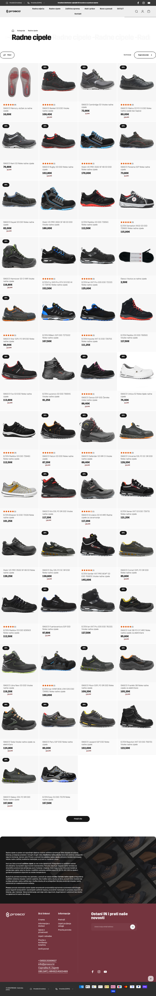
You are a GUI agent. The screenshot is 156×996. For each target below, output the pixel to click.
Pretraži (61, 920)
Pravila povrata (64, 930)
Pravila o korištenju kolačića (42, 942)
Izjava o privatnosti (43, 931)
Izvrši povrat (43, 949)
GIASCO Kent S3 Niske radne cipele (18, 164)
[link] (48, 968)
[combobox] (15, 3)
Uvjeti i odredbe (45, 936)
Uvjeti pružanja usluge (64, 925)
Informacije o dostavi (44, 925)
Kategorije (21, 31)
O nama (41, 920)
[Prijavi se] (132, 926)
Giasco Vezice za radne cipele (134, 279)
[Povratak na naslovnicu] (13, 31)
